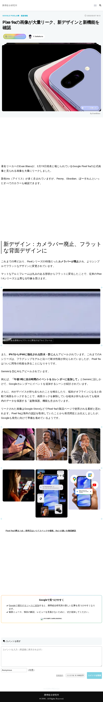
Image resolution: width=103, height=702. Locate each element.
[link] (51, 316)
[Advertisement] (51, 141)
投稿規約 (59, 675)
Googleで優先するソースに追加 (24, 605)
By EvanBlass (95, 113)
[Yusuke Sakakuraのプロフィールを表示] (36, 36)
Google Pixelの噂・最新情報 (15, 16)
